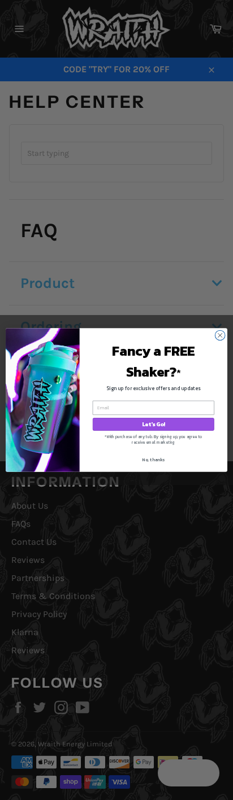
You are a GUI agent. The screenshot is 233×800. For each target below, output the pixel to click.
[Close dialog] (220, 335)
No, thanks (153, 459)
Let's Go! (153, 424)
